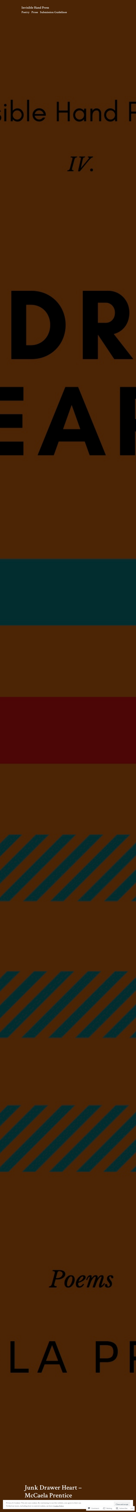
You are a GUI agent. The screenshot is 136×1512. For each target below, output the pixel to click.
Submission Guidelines (53, 12)
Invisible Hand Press (35, 8)
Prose (34, 12)
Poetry (25, 12)
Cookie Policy (58, 1506)
